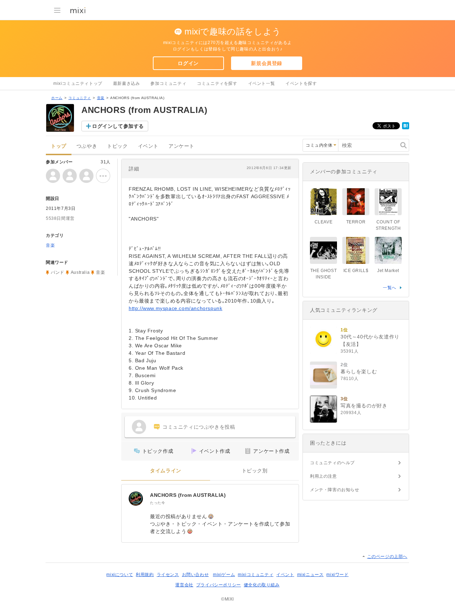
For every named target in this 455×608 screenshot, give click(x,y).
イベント (148, 146)
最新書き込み (126, 83)
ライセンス (168, 574)
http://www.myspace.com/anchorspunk (175, 308)
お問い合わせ (195, 574)
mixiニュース (310, 574)
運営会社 (184, 584)
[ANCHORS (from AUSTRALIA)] (136, 499)
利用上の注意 (323, 476)
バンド (57, 272)
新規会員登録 (266, 63)
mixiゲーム (224, 574)
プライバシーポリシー (218, 584)
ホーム (57, 98)
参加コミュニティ (168, 83)
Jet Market (388, 270)
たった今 (157, 503)
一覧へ (389, 287)
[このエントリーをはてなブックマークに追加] (405, 127)
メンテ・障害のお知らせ (334, 489)
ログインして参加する (118, 126)
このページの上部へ (387, 556)
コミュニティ (79, 98)
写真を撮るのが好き (364, 405)
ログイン (188, 63)
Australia (80, 272)
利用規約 (145, 574)
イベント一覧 (261, 83)
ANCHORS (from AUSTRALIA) (188, 495)
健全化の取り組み (262, 584)
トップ (58, 146)
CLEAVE (324, 221)
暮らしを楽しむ (359, 371)
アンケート (181, 146)
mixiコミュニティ (255, 574)
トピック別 (255, 470)
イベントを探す (301, 83)
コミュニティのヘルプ (332, 462)
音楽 (101, 98)
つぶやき (86, 146)
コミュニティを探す (217, 83)
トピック (117, 146)
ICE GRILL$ (356, 270)
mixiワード (337, 574)
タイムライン (165, 470)
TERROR (356, 221)
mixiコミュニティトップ (77, 83)
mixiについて (119, 574)
